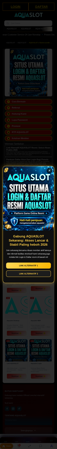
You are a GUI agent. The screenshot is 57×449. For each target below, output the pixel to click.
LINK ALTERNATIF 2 (28, 274)
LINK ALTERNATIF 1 (28, 265)
